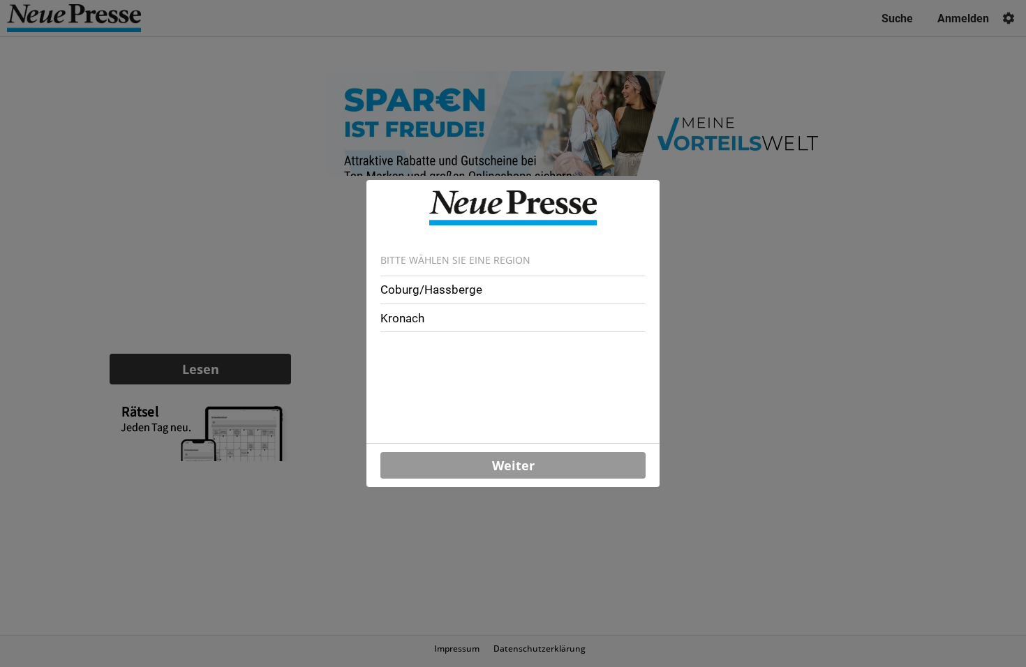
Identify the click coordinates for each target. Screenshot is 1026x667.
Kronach (402, 318)
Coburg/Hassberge (431, 290)
